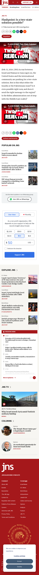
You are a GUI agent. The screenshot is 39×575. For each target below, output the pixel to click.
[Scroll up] (30, 377)
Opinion (15, 426)
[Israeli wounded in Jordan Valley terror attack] (32, 154)
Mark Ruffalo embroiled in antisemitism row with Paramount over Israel (12, 307)
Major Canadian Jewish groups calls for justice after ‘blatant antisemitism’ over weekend (18, 349)
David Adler (16, 449)
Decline (19, 566)
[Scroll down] (34, 377)
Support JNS (27, 2)
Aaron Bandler (6, 286)
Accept (19, 561)
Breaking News (10, 332)
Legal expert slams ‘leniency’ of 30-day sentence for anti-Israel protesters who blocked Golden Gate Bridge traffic (14, 281)
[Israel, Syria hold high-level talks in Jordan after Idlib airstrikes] (32, 293)
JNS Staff (4, 158)
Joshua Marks (6, 172)
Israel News (5, 151)
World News (5, 303)
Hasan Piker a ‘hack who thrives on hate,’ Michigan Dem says (19, 365)
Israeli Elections (25, 7)
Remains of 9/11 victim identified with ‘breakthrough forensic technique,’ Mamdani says (20, 340)
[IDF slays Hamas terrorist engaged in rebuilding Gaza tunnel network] (32, 180)
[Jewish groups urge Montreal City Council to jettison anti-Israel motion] (32, 320)
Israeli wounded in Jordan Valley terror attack (12, 154)
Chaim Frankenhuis (19, 433)
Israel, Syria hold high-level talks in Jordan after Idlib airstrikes (13, 294)
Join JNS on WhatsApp (21, 199)
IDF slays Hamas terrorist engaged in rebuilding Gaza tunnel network (13, 181)
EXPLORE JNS (9, 270)
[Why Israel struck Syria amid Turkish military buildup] (19, 399)
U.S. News (4, 275)
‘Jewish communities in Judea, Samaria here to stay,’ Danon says (20, 357)
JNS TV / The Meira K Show (9, 409)
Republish (6, 36)
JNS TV (4, 16)
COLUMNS (7, 421)
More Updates (8, 378)
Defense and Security (10, 138)
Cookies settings (19, 556)
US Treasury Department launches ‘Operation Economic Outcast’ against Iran (19, 372)
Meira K (4, 416)
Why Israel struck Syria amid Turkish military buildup (18, 413)
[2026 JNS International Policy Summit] (19, 535)
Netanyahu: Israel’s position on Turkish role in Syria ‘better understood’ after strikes (14, 168)
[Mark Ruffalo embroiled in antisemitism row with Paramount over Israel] (32, 306)
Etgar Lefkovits (7, 312)
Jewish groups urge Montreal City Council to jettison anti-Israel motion (13, 321)
